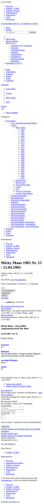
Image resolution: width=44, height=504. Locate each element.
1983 (22, 152)
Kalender (9, 229)
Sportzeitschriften (17, 220)
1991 (22, 169)
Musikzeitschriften (18, 215)
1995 (22, 178)
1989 (22, 165)
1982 (22, 149)
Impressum (10, 19)
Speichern (5, 427)
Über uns (9, 6)
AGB (8, 17)
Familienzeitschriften (19, 196)
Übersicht (14, 48)
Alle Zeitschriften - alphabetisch (23, 224)
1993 (22, 174)
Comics (14, 125)
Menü (8, 28)
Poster (8, 233)
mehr (31, 313)
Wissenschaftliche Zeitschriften (23, 222)
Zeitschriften (11, 121)
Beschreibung (6, 306)
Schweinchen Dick (23, 185)
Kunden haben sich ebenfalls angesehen (16, 436)
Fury (17, 189)
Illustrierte (14, 202)
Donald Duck (21, 180)
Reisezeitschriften (17, 218)
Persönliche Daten (18, 50)
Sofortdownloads (17, 59)
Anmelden (15, 46)
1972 (22, 138)
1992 (22, 171)
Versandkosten (6, 480)
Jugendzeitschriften (18, 204)
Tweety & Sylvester (23, 191)
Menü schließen (12, 41)
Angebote (9, 235)
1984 (22, 154)
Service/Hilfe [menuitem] (10, 10)
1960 (22, 130)
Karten (8, 231)
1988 (22, 163)
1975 (22, 143)
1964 (22, 136)
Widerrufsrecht (11, 13)
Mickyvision (20, 182)
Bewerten (4, 298)
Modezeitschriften (18, 213)
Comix (18, 187)
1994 (22, 176)
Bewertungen (18, 306)
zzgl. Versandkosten (18, 280)
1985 (22, 156)
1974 (22, 141)
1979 (22, 147)
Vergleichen (6, 293)
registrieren (27, 46)
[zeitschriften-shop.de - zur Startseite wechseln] (19, 23)
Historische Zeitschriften (20, 200)
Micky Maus (20, 127)
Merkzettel (15, 61)
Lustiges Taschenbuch (24, 193)
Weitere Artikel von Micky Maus (18, 386)
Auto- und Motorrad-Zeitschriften (24, 123)
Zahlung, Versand (13, 11)
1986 (22, 158)
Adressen (14, 52)
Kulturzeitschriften (18, 207)
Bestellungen (16, 57)
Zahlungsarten (16, 54)
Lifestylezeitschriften (19, 209)
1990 (22, 167)
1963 (22, 134)
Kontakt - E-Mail (12, 8)
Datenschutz (10, 15)
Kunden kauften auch (9, 429)
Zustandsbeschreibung (14, 463)
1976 (22, 145)
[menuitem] (24, 6)
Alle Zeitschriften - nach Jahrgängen (25, 226)
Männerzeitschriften (18, 211)
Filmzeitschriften (17, 198)
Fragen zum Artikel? (14, 384)
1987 (22, 160)
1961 (22, 132)
